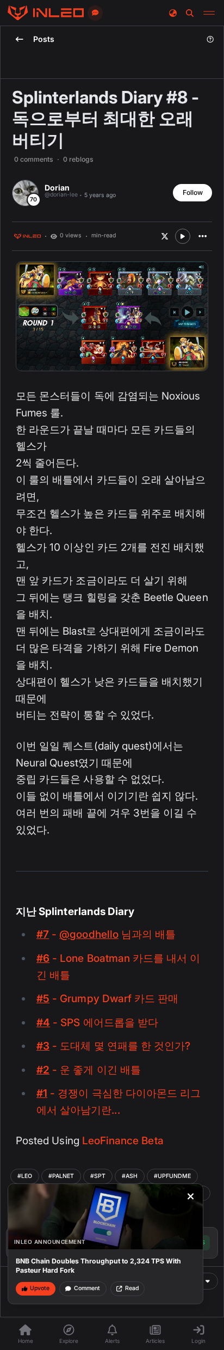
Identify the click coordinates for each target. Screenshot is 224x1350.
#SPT (97, 1176)
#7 (42, 934)
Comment (87, 1288)
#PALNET (61, 1176)
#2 (42, 1070)
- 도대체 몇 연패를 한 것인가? (113, 1046)
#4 (43, 1022)
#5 (42, 998)
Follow (193, 192)
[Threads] (46, 13)
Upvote (39, 1288)
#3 (42, 1046)
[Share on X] (164, 236)
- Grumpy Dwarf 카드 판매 (107, 998)
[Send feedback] (95, 13)
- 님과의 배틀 (106, 934)
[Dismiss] (191, 1196)
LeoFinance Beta (123, 1140)
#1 (41, 1093)
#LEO (24, 1176)
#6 (42, 958)
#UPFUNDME (172, 1176)
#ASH (130, 1176)
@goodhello (89, 934)
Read (132, 1288)
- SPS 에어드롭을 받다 (97, 1022)
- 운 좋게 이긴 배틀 (88, 1070)
